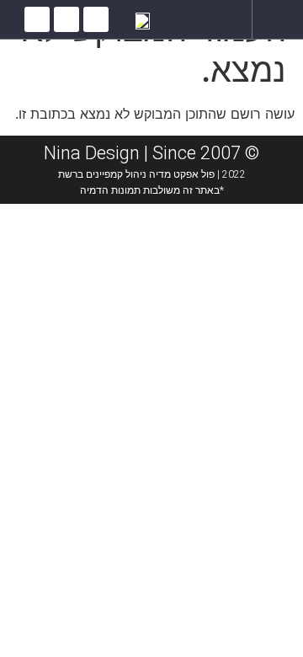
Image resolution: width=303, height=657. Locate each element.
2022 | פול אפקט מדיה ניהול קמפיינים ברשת (152, 174)
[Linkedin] (37, 19)
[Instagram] (66, 19)
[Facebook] (96, 19)
